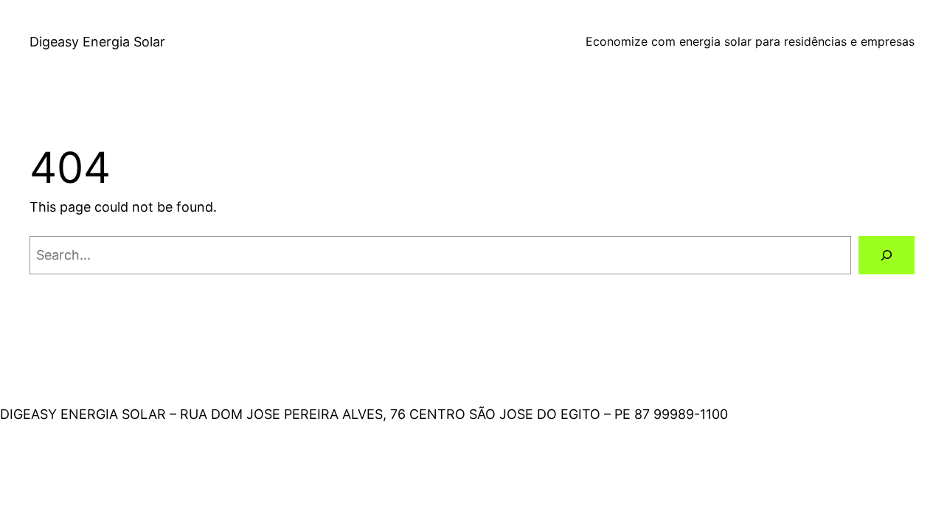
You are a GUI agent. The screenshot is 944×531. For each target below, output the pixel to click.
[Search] (886, 255)
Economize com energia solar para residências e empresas (750, 41)
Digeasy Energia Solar (97, 41)
